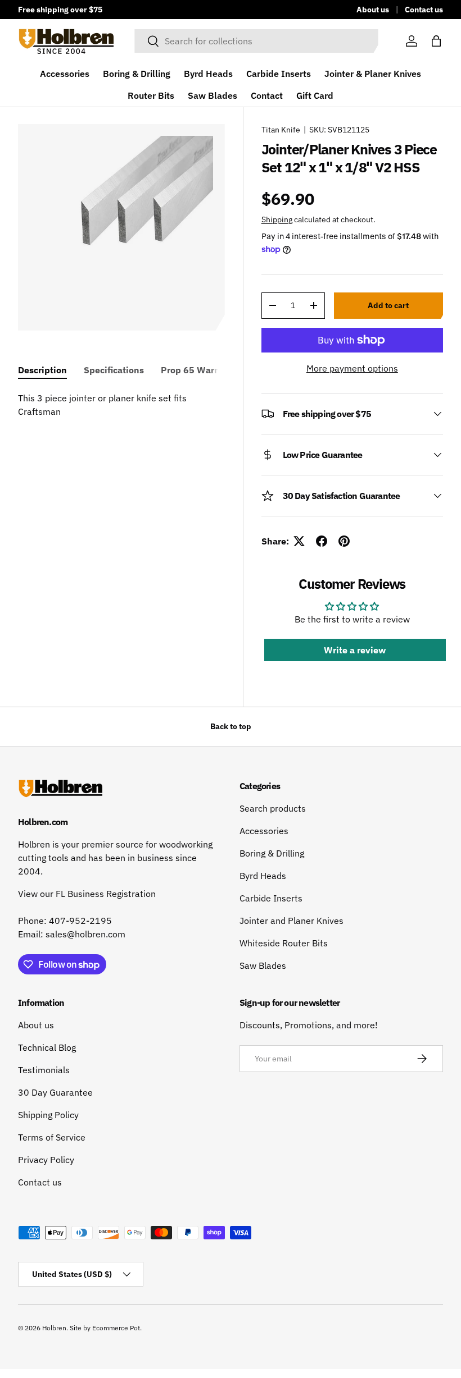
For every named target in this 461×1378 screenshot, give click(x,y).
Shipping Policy (48, 1114)
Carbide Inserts (278, 73)
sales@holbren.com (85, 934)
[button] (436, 41)
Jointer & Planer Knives (372, 73)
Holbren (54, 1328)
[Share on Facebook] (321, 541)
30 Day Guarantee (55, 1092)
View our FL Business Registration (87, 893)
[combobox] (256, 41)
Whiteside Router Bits (283, 943)
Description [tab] (42, 370)
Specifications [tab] (114, 370)
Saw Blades (212, 95)
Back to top (230, 726)
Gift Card (314, 95)
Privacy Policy (46, 1159)
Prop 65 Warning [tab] (197, 370)
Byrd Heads (208, 73)
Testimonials (44, 1069)
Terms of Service (51, 1137)
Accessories (64, 73)
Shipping (276, 219)
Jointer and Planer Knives (291, 920)
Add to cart (388, 305)
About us (372, 9)
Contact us (424, 9)
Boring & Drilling (136, 73)
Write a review (355, 650)
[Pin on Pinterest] (344, 541)
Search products (272, 808)
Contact (267, 95)
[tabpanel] (121, 404)
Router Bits (151, 95)
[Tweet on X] (299, 541)
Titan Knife (280, 130)
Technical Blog (47, 1047)
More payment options (352, 368)
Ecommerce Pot (116, 1328)
